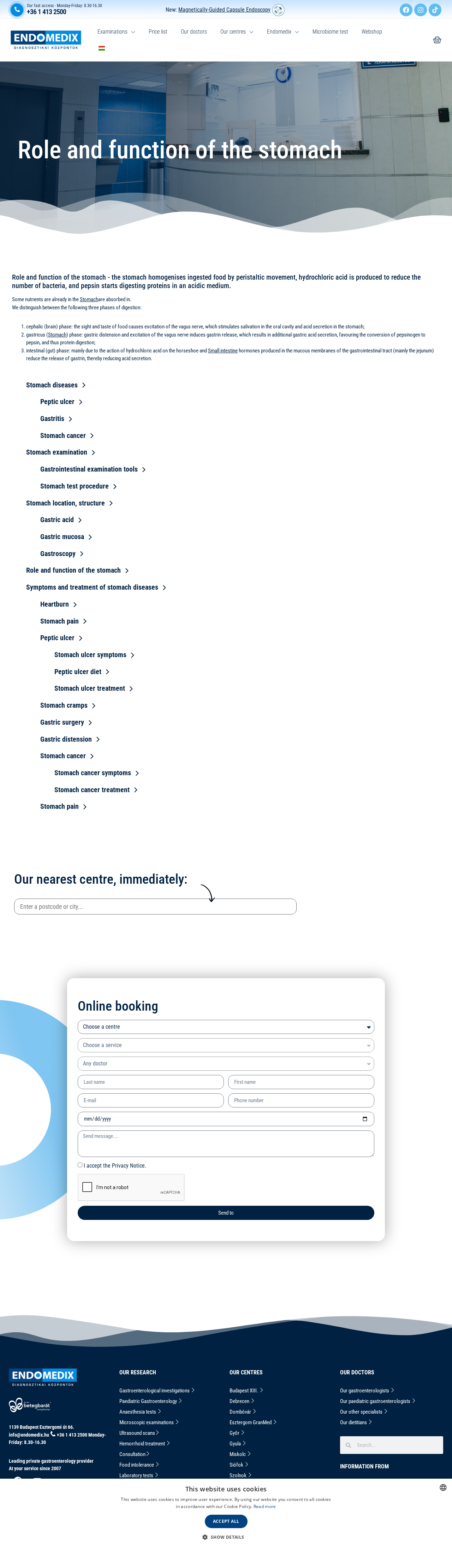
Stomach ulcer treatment (89, 688)
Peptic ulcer (57, 401)
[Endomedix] (437, 40)
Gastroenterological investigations (155, 1390)
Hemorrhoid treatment (142, 1443)
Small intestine (223, 350)
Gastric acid (57, 519)
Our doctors (194, 31)
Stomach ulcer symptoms (90, 654)
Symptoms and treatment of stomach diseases (92, 587)
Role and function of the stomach (73, 570)
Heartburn (54, 604)
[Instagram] (420, 10)
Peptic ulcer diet (77, 671)
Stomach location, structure (65, 503)
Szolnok (239, 1475)
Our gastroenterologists (365, 1390)
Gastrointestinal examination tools (89, 469)
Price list (158, 31)
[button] (226, 1537)
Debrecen (240, 1401)
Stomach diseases (52, 385)
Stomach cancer (63, 435)
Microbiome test (330, 31)
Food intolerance (137, 1465)
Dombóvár (241, 1412)
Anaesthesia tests (138, 1412)
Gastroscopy (58, 553)
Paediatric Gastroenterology (148, 1401)
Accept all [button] (226, 1521)
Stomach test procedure (74, 486)
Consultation (132, 1454)
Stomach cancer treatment (92, 789)
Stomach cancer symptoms (92, 772)
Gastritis (52, 418)
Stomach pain (59, 621)
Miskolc (238, 1454)
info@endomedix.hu (29, 1435)
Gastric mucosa (62, 536)
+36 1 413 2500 (46, 11)
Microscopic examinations (147, 1422)
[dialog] (226, 1514)
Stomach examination (56, 452)
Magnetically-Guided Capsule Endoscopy (224, 9)
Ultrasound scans (137, 1433)
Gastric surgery (62, 722)
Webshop (372, 31)
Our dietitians (354, 1422)
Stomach (89, 299)
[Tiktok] (435, 10)
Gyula (236, 1443)
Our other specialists (361, 1412)
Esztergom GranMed (251, 1422)
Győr (235, 1433)
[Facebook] (406, 10)
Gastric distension (66, 739)
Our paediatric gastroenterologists (375, 1401)
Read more (265, 1506)
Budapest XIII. (244, 1390)
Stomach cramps (64, 705)
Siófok (237, 1465)
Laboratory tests (136, 1475)
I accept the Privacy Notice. (115, 1165)
